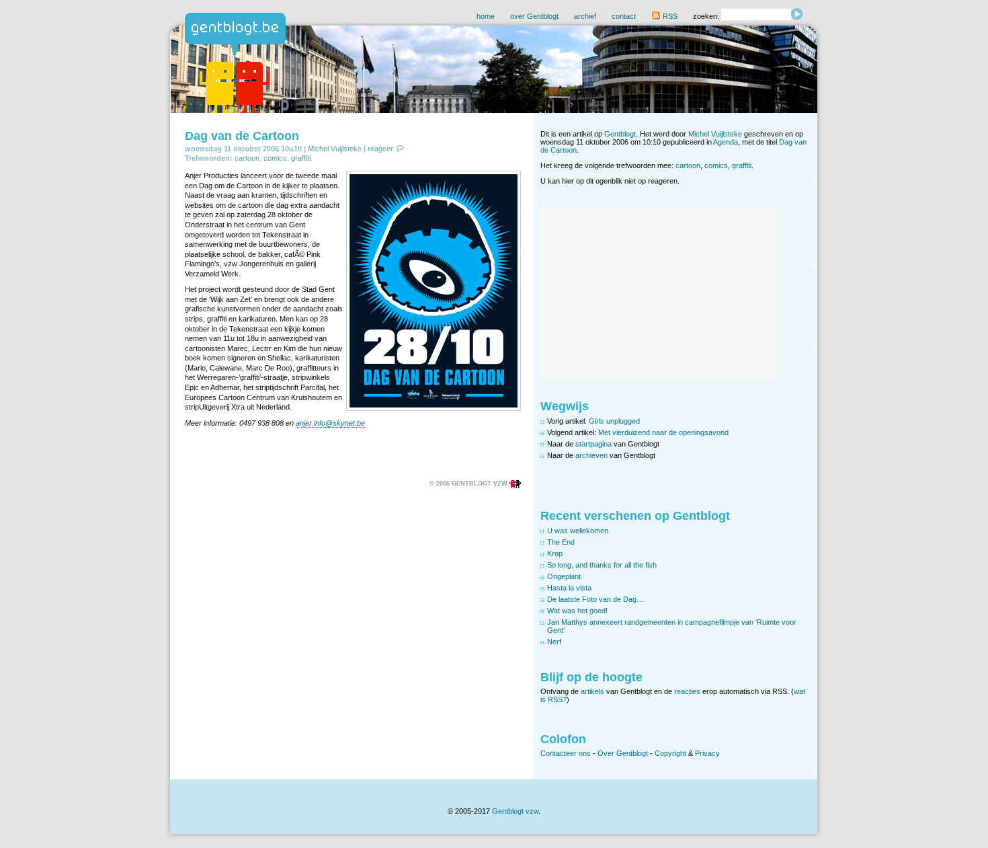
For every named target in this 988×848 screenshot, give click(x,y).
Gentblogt (620, 134)
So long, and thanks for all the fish (602, 565)
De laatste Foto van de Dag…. (596, 599)
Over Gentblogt (623, 753)
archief (585, 16)
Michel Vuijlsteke (335, 149)
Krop (555, 553)
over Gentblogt (534, 16)
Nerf (554, 642)
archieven (591, 455)
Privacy (707, 753)
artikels (592, 691)
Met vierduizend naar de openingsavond (663, 432)
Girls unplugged (614, 421)
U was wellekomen (577, 531)
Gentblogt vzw (515, 811)
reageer (380, 149)
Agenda (725, 142)
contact (624, 16)
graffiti (301, 158)
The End (561, 542)
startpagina (593, 444)
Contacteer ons (565, 753)
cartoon (247, 158)
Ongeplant (564, 576)
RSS (669, 16)
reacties (687, 691)
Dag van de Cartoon (242, 136)
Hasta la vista (569, 588)
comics (275, 158)
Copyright (670, 753)
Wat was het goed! (577, 611)
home (486, 16)
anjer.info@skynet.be (330, 423)
